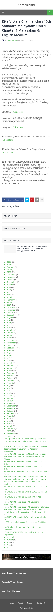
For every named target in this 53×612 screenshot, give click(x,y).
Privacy (30, 603)
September (11, 282)
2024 (9, 305)
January (10, 269)
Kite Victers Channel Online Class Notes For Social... (26, 454)
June (9, 264)
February (11, 267)
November (11, 277)
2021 (9, 403)
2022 (9, 370)
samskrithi (29, 608)
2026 (9, 262)
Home (11, 603)
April (9, 294)
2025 (9, 272)
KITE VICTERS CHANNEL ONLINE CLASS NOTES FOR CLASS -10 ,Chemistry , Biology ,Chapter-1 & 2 (32, 248)
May (8, 292)
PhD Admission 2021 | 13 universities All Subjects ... (26, 446)
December (11, 274)
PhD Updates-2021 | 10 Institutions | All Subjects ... (26, 438)
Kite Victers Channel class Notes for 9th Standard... (26, 476)
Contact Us (41, 603)
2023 (9, 337)
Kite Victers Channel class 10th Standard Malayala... (26, 507)
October (10, 279)
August (10, 284)
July (8, 287)
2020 (9, 431)
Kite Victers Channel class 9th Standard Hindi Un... (26, 509)
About (20, 603)
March (9, 297)
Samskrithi (26, 5)
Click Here (18, 111)
